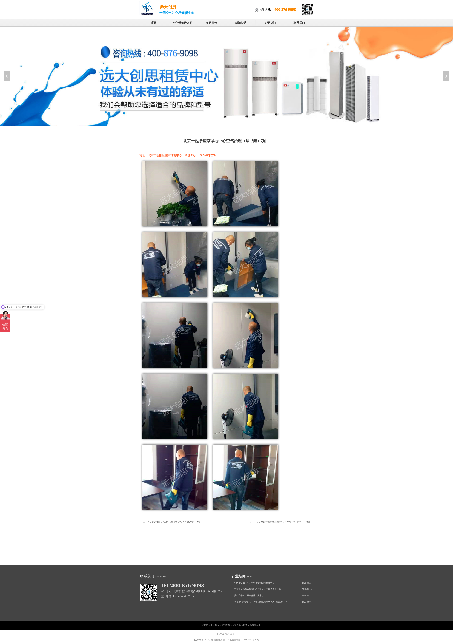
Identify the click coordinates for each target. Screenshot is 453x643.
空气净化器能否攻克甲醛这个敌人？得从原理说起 (257, 589)
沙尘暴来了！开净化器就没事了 (249, 595)
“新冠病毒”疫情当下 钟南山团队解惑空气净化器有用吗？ (260, 602)
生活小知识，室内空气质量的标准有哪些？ (254, 583)
